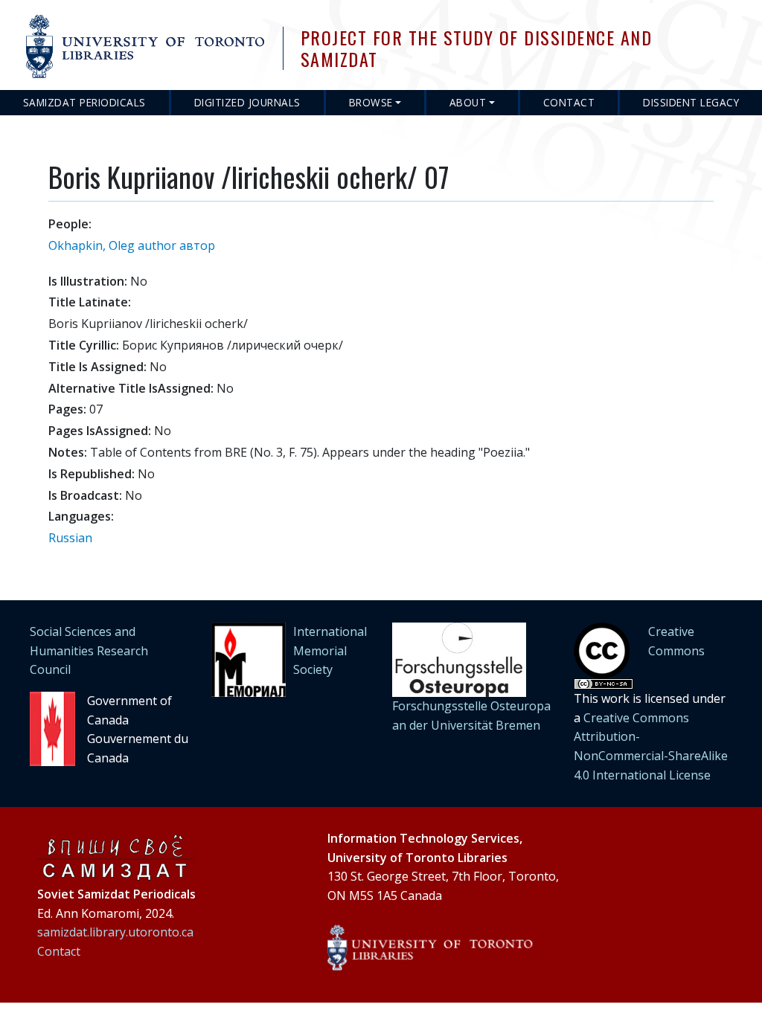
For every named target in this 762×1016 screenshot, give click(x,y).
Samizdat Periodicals (84, 102)
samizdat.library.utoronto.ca (115, 932)
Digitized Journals (247, 102)
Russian (70, 538)
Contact (569, 102)
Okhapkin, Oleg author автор (131, 245)
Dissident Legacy (691, 102)
